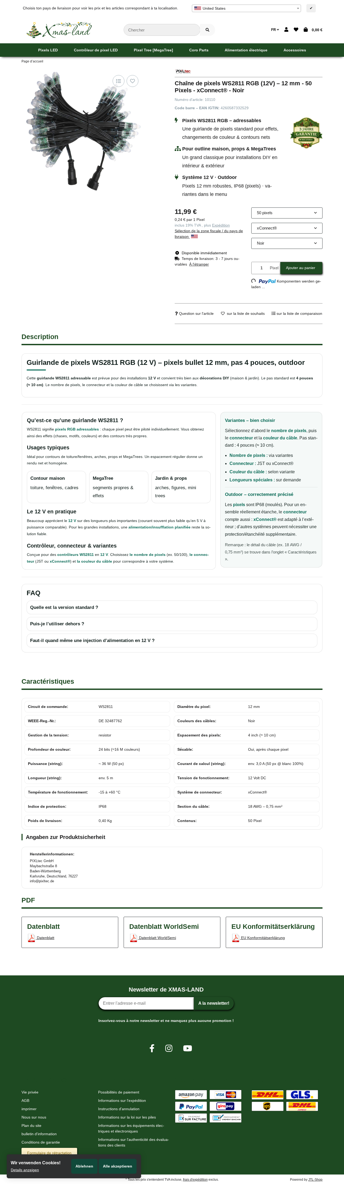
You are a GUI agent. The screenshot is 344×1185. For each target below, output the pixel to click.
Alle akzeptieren (117, 1166)
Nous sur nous (34, 1117)
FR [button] (274, 30)
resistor (105, 735)
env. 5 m (106, 778)
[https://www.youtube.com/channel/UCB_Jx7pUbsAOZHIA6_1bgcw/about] (188, 1048)
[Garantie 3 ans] (306, 133)
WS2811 (106, 706)
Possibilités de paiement (118, 1092)
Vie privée (30, 1092)
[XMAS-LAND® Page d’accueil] (59, 29)
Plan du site (31, 1125)
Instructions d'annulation (118, 1109)
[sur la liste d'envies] (132, 81)
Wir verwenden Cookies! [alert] (35, 1163)
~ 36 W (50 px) (111, 763)
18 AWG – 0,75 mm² (265, 806)
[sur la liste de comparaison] (118, 81)
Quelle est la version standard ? (64, 607)
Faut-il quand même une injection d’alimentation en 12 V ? (92, 640)
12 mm (254, 706)
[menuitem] (48, 50)
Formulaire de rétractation (49, 1153)
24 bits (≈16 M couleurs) (119, 749)
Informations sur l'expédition (122, 1100)
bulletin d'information (39, 1134)
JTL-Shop (315, 1180)
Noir (251, 721)
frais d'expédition (195, 1180)
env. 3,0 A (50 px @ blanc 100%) (275, 763)
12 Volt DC (257, 778)
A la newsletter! (213, 1003)
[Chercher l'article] (207, 30)
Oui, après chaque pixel (268, 749)
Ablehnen (84, 1166)
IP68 (102, 806)
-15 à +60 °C (109, 792)
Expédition (221, 225)
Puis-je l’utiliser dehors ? (57, 623)
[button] (286, 30)
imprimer (29, 1109)
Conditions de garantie (41, 1142)
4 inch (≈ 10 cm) (262, 735)
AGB (25, 1100)
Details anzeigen (25, 1170)
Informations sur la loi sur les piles (127, 1117)
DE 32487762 (110, 721)
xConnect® (257, 792)
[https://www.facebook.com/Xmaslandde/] (152, 1048)
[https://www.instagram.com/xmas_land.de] (169, 1048)
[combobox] (246, 8)
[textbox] (246, 8)
